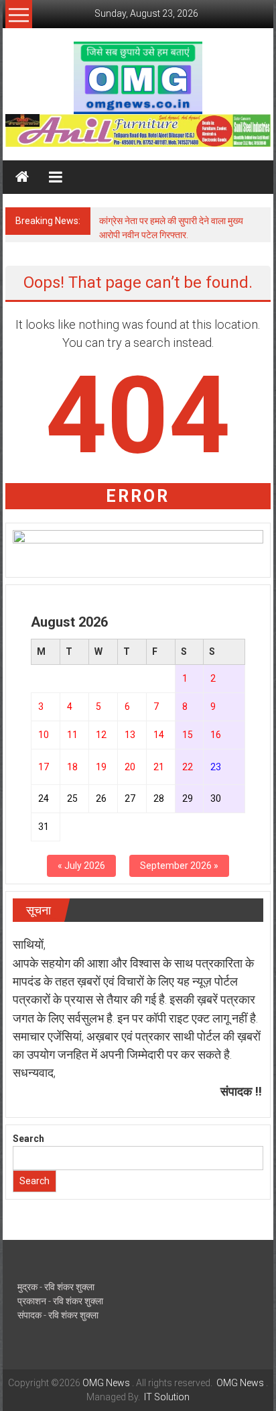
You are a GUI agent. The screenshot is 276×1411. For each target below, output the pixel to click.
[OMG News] (22, 177)
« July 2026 (81, 865)
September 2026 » (179, 865)
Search (28, 1138)
